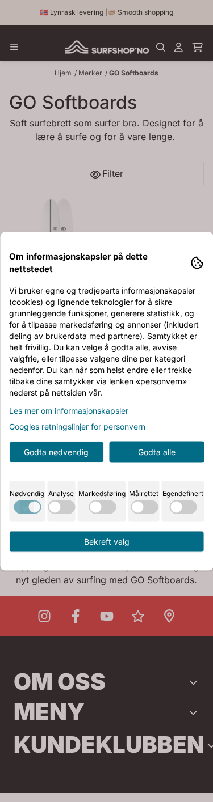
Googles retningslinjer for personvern (77, 426)
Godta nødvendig (56, 451)
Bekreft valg (107, 541)
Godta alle (157, 451)
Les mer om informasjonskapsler (68, 410)
